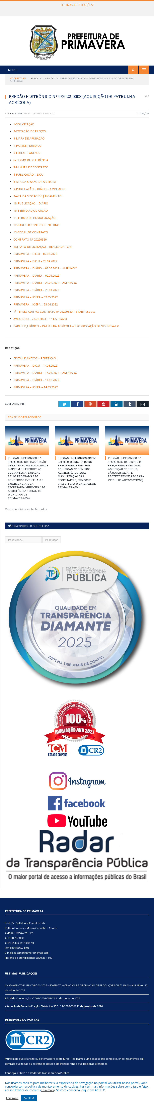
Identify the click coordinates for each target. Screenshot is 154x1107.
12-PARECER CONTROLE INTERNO (36, 225)
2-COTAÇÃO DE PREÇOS (29, 131)
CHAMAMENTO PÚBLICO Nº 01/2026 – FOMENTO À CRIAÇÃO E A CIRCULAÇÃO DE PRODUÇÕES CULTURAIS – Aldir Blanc (74, 985)
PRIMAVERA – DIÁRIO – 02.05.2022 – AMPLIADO (45, 268)
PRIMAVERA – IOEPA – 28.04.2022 (35, 304)
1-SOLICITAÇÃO (23, 124)
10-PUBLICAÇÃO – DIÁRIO (30, 203)
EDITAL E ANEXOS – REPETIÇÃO (34, 358)
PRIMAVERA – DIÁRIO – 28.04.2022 (36, 290)
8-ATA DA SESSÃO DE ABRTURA (34, 182)
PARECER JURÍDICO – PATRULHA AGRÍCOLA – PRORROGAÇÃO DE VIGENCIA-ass (66, 326)
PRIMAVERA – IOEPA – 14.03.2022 (35, 387)
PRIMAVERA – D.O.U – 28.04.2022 (35, 261)
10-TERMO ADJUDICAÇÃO (30, 210)
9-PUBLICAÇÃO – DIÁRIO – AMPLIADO (39, 189)
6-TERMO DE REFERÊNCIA (30, 160)
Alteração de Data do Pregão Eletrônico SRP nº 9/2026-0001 (40, 1006)
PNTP (22, 1073)
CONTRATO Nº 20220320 (30, 239)
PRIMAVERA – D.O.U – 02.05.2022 (35, 254)
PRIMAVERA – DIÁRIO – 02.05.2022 (36, 275)
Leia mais (47, 1090)
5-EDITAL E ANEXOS (26, 153)
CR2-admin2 (16, 113)
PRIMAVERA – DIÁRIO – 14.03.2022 (36, 380)
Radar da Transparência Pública (49, 1073)
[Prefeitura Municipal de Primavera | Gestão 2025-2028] (77, 41)
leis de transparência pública (69, 1064)
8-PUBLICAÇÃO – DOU (28, 174)
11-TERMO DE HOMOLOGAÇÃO (34, 218)
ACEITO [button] (29, 1098)
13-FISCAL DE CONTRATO (30, 232)
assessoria (98, 1058)
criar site (29, 1058)
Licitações (143, 113)
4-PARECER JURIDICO (27, 146)
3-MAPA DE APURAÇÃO (29, 138)
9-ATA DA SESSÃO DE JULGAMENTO (37, 196)
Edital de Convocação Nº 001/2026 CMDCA (76, 9)
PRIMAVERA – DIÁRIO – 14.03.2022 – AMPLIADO (45, 373)
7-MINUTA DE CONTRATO (30, 167)
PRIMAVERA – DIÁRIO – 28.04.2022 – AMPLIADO (45, 283)
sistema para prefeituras (54, 1058)
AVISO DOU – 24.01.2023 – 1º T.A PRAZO (40, 319)
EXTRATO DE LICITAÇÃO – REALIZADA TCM (42, 247)
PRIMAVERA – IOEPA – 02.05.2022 (35, 297)
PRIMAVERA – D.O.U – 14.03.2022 (35, 365)
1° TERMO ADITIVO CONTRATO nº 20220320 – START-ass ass (54, 311)
